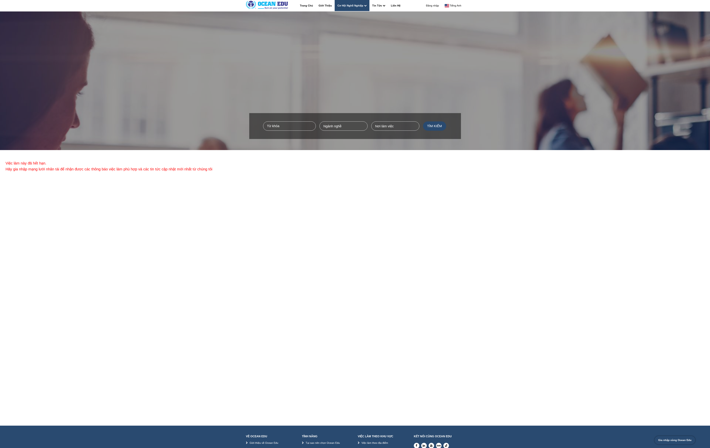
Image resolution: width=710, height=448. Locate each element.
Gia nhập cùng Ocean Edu (675, 440)
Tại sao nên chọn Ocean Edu (323, 442)
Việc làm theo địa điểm (374, 442)
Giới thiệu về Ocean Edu (264, 442)
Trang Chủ (306, 5)
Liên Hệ (395, 5)
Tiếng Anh (455, 5)
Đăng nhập (432, 5)
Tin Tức (377, 5)
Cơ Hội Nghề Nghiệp (350, 5)
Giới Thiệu (325, 5)
